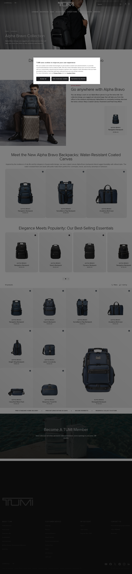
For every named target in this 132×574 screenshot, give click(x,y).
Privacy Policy (58, 73)
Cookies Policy (71, 73)
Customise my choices (78, 79)
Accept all (43, 79)
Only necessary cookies (60, 79)
